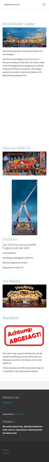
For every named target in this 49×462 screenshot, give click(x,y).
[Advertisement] (24, 113)
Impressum (8, 402)
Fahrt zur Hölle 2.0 (16, 148)
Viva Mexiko (11, 281)
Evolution (10, 239)
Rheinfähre (11, 318)
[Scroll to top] (41, 453)
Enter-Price (18, 414)
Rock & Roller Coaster (19, 23)
